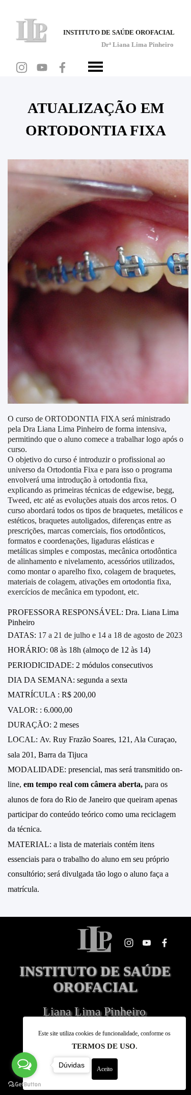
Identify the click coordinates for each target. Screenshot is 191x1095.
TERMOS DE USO (103, 1046)
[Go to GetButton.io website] (24, 1084)
